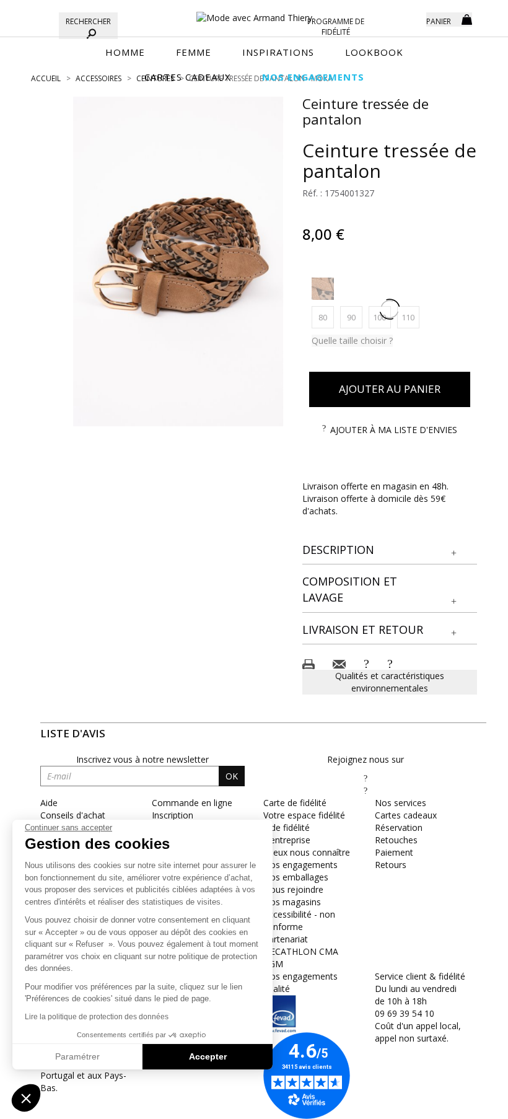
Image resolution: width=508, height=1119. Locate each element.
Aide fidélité (286, 827)
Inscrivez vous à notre (142, 759)
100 (382, 317)
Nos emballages (295, 877)
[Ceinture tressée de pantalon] (178, 261)
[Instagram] (365, 790)
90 (354, 317)
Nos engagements (300, 865)
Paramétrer (77, 1056)
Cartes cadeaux (406, 815)
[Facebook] (365, 778)
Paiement (394, 852)
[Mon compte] (407, 18)
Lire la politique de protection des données (97, 1016)
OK (232, 776)
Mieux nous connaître (306, 852)
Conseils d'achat (72, 815)
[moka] (323, 289)
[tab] (390, 550)
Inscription (172, 815)
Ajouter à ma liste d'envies (393, 430)
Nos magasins (292, 902)
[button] (390, 550)
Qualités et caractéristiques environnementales (389, 682)
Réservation (399, 827)
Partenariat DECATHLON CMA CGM (300, 951)
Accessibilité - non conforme (299, 920)
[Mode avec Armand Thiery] (254, 12)
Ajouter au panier (389, 389)
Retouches (396, 840)
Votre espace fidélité (304, 815)
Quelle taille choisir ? (352, 340)
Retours (390, 865)
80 (326, 317)
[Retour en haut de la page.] (464, 1103)
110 (410, 317)
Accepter (208, 1056)
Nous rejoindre (293, 889)
